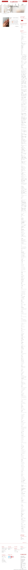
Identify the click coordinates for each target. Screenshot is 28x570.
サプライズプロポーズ (23, 241)
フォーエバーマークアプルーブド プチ (23, 388)
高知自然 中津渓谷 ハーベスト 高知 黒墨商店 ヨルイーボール (23, 87)
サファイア (22, 445)
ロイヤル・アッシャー (23, 396)
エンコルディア (23, 326)
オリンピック (22, 264)
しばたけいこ (22, 64)
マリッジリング (23, 495)
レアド (22, 332)
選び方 (22, 386)
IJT (21, 228)
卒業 (21, 42)
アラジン (22, 501)
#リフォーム (22, 251)
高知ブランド (22, 510)
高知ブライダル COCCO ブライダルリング (23, 125)
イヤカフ (22, 258)
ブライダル (1, 5)
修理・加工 (22, 481)
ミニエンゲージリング (23, 308)
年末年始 (22, 435)
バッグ (22, 507)
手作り (22, 51)
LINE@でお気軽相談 (22, 5)
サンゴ (22, 341)
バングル (22, 369)
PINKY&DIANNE (23, 493)
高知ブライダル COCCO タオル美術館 (23, 134)
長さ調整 (22, 281)
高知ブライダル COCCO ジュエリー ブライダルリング (23, 167)
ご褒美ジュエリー (23, 235)
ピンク (22, 368)
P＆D (21, 318)
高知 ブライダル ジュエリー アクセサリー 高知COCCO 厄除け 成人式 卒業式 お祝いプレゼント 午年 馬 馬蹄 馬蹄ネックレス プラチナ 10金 (23, 57)
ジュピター (22, 469)
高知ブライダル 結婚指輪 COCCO (23, 159)
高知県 (22, 421)
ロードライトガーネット (23, 164)
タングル (22, 363)
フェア (22, 504)
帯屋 (21, 295)
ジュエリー (4, 5)
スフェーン (22, 349)
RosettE (22, 505)
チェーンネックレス (23, 246)
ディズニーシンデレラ (23, 376)
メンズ (22, 217)
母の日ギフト (22, 276)
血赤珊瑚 (22, 342)
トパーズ (22, 344)
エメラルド (22, 494)
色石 (21, 330)
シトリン (22, 345)
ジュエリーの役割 (23, 304)
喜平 (21, 282)
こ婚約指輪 (22, 149)
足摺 (21, 448)
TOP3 (22, 306)
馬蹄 (21, 328)
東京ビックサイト (23, 230)
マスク (22, 280)
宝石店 (22, 356)
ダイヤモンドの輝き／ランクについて (4, 550)
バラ (21, 249)
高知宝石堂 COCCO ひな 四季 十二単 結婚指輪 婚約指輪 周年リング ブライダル (23, 83)
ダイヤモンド (22, 530)
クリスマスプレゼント (23, 353)
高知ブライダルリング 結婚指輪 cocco (24, 161)
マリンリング (22, 333)
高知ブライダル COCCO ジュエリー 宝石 (23, 170)
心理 (21, 385)
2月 (21, 419)
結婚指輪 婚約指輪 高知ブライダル (23, 208)
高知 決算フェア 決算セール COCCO (23, 141)
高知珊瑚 (22, 514)
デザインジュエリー (23, 271)
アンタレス (22, 457)
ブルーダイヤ (22, 299)
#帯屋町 (22, 238)
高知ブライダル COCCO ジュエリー (23, 148)
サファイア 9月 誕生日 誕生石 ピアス (23, 73)
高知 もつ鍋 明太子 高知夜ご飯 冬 (24, 71)
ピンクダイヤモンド (23, 403)
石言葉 (22, 214)
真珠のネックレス (23, 526)
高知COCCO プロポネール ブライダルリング (23, 128)
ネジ (21, 327)
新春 (21, 432)
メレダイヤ (22, 390)
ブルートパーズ (23, 466)
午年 (21, 53)
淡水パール (22, 465)
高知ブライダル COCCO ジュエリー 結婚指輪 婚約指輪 (23, 156)
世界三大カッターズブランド (23, 194)
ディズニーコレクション (23, 503)
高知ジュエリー (23, 200)
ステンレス (22, 331)
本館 (21, 461)
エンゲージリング (23, 496)
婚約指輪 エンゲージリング (23, 486)
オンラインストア (5, 1)
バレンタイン (22, 420)
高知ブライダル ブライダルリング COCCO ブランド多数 (23, 177)
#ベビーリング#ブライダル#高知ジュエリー (23, 204)
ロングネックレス (23, 329)
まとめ (22, 262)
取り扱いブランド (10, 548)
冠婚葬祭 (22, 528)
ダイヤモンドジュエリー (23, 289)
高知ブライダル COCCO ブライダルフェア (23, 143)
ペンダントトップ (23, 323)
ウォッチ (12, 5)
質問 (21, 300)
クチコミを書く (10, 558)
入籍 (21, 426)
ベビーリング (22, 499)
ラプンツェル (22, 362)
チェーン (22, 472)
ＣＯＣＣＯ (22, 522)
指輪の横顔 (22, 252)
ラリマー (22, 438)
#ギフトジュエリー (23, 239)
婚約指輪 (22, 489)
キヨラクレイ (22, 375)
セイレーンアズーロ (23, 491)
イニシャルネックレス (23, 320)
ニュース (3, 558)
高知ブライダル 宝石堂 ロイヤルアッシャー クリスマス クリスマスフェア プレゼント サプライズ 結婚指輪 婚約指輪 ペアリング (23, 102)
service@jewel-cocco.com (22, 561)
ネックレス (22, 476)
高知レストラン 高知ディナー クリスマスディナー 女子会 (23, 62)
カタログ (22, 384)
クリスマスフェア (23, 436)
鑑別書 (22, 272)
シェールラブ (22, 477)
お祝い (22, 401)
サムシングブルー (23, 284)
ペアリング (22, 361)
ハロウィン (22, 354)
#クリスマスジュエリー (23, 237)
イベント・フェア (4, 557)
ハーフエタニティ (23, 389)
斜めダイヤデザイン (23, 248)
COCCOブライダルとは (4, 548)
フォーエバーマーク (23, 479)
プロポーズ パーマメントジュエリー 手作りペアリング (23, 69)
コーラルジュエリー (23, 172)
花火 (21, 374)
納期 (21, 303)
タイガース (22, 265)
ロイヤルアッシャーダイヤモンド (23, 196)
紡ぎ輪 (22, 259)
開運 (21, 340)
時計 (21, 223)
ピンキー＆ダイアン (23, 319)
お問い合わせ (15, 1)
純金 (21, 287)
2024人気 (22, 218)
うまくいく (22, 49)
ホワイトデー (22, 408)
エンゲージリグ (23, 292)
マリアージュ (22, 182)
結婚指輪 (22, 500)
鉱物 (21, 283)
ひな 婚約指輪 (23, 480)
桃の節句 (22, 219)
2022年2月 (22, 334)
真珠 (21, 490)
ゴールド (22, 286)
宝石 (21, 411)
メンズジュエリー (23, 367)
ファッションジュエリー (23, 413)
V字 (21, 245)
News (22, 27)
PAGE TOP (24, 542)
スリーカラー (22, 213)
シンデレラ (22, 468)
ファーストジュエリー (23, 41)
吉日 (21, 250)
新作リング (22, 511)
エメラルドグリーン (23, 395)
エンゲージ (22, 434)
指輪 (21, 516)
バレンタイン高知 (23, 225)
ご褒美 (22, 261)
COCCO (22, 460)
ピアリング (22, 257)
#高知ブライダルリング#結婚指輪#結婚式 (23, 202)
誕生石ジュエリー (23, 366)
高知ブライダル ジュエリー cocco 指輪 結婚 (23, 154)
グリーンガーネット (23, 422)
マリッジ (22, 425)
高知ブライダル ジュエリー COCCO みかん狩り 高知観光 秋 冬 (24, 131)
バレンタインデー (23, 409)
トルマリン (22, 450)
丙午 (21, 50)
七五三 (22, 391)
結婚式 (22, 338)
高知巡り (22, 46)
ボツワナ (22, 525)
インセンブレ (22, 275)
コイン (22, 270)
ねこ (21, 40)
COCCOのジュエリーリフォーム (17, 550)
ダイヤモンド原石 (23, 518)
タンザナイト (22, 455)
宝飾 (21, 343)
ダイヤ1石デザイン (23, 253)
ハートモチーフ (23, 414)
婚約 (21, 454)
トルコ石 (22, 372)
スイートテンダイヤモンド (23, 322)
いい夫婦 (22, 447)
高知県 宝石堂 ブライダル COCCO (23, 150)
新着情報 (18, 5)
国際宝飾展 (22, 229)
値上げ (22, 52)
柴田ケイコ (22, 65)
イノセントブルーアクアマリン (23, 400)
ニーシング (22, 517)
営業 (21, 352)
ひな (21, 512)
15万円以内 (22, 297)
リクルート (26, 5)
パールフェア (22, 298)
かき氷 (22, 492)
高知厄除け (22, 226)
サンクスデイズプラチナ (23, 314)
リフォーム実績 (16, 551)
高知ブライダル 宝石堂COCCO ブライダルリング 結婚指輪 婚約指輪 (23, 91)
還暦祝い (22, 67)
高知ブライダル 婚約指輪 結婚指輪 (23, 192)
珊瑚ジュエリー (23, 513)
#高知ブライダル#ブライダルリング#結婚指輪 (23, 206)
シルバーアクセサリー (23, 224)
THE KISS (22, 234)
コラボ (22, 263)
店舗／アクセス (3, 556)
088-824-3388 (20, 1)
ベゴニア (22, 357)
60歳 (21, 66)
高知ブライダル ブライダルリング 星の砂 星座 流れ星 (24, 189)
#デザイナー (22, 242)
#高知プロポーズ (23, 240)
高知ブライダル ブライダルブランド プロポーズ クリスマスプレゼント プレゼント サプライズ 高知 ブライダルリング (24, 108)
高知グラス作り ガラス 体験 (23, 146)
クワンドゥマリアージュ (23, 484)
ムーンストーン (23, 449)
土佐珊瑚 (22, 173)
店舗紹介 (15, 5)
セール (22, 364)
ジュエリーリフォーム (9, 5)
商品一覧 (9, 549)
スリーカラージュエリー (23, 212)
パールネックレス (23, 527)
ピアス (22, 473)
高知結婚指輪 (22, 222)
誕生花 (22, 459)
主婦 (21, 365)
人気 (21, 305)
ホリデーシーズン (23, 294)
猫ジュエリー (22, 39)
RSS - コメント (22, 539)
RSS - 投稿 (22, 538)
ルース (22, 273)
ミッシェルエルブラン (23, 458)
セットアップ (22, 402)
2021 (21, 350)
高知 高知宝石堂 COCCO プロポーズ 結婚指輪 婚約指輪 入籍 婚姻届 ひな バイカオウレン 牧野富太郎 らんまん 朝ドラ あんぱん (23, 77)
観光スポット (22, 45)
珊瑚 (21, 515)
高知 (21, 523)
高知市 (22, 311)
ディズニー (22, 506)
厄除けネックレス (23, 227)
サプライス (22, 433)
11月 (21, 444)
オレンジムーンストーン (23, 317)
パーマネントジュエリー (23, 34)
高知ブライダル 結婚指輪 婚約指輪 (23, 180)
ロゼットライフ (23, 478)
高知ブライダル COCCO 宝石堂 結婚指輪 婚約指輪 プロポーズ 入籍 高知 (23, 118)
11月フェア (22, 437)
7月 (21, 315)
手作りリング (22, 33)
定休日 (22, 351)
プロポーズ (22, 529)
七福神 (22, 285)
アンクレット (22, 470)
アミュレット (22, 423)
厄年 (21, 355)
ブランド (22, 165)
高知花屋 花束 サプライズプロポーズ (23, 44)
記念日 (22, 410)
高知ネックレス (23, 181)
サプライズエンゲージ (23, 247)
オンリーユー (22, 482)
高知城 (22, 337)
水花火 (22, 38)
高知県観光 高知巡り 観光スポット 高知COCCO (24, 137)
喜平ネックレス (23, 260)
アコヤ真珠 (22, 339)
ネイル (22, 418)
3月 (21, 407)
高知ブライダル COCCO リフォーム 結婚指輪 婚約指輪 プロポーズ (24, 122)
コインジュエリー (23, 269)
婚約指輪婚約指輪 (23, 488)
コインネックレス (23, 268)
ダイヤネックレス (23, 293)
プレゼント (22, 415)
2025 (21, 135)
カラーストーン (23, 215)
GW (21, 392)
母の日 (22, 277)
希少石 (22, 274)
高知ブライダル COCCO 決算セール (23, 139)
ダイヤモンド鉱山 (23, 524)
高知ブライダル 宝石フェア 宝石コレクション (23, 184)
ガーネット (22, 456)
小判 (21, 288)
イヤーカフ (22, 424)
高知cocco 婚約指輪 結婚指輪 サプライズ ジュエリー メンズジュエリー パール (24, 114)
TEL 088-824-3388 (23, 559)
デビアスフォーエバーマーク (23, 310)
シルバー (22, 441)
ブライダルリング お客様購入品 (23, 378)
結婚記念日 (22, 307)
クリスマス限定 (23, 296)
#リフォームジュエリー (23, 244)
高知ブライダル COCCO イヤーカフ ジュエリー (23, 175)
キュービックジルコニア (23, 443)
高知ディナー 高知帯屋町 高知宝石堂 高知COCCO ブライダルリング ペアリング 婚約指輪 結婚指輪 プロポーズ (23, 96)
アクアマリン (22, 453)
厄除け (22, 373)
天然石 (22, 471)
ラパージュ (22, 487)
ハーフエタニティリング (23, 398)
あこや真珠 (22, 431)
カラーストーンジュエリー (23, 112)
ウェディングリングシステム (23, 380)
